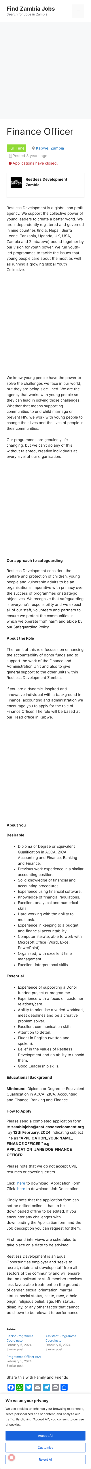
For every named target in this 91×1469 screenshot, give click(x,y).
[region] (45, 1431)
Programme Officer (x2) (24, 1357)
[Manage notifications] (11, 1457)
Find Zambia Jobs (31, 8)
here (21, 1183)
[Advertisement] (45, 72)
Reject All (45, 1459)
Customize (45, 1447)
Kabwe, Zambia (50, 148)
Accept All (45, 1435)
